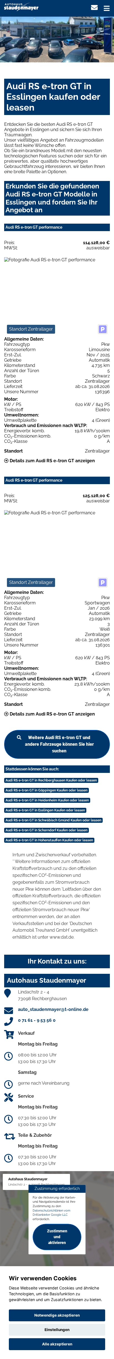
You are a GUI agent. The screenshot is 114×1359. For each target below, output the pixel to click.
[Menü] (106, 8)
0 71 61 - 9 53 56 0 (37, 1020)
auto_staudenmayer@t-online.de (53, 1009)
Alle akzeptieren (57, 1344)
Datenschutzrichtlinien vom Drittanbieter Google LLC (51, 1213)
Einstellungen (57, 1329)
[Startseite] (21, 6)
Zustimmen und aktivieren (57, 1237)
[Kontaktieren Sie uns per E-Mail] (94, 8)
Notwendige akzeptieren (57, 1315)
